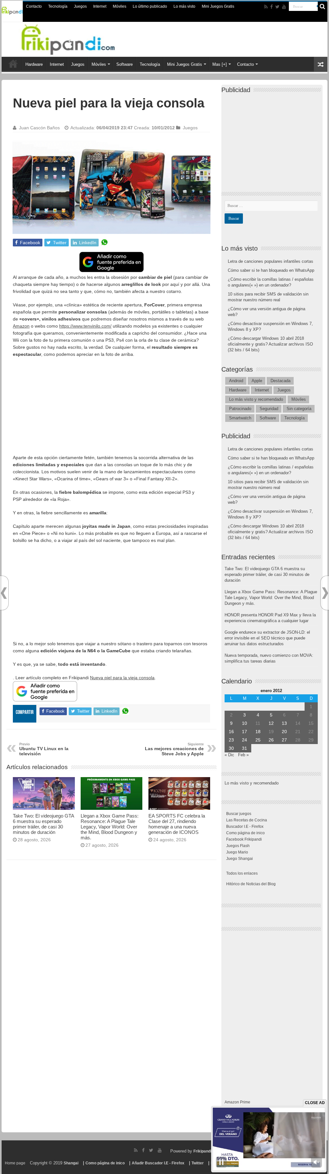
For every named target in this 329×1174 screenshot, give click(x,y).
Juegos (80, 6)
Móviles (119, 6)
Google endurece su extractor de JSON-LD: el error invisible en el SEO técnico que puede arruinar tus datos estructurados (267, 638)
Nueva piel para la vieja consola (122, 677)
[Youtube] (284, 7)
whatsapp (104, 242)
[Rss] (265, 7)
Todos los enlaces (242, 873)
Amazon (21, 326)
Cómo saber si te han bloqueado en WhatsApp (271, 270)
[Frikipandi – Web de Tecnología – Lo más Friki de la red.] (76, 38)
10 (244, 723)
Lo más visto (184, 6)
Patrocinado (240, 408)
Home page (15, 1163)
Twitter (197, 1163)
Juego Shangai (239, 858)
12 (271, 723)
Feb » (243, 754)
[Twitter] (277, 7)
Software (124, 64)
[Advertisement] (111, 409)
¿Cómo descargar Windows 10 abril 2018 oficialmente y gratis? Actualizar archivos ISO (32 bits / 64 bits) (270, 344)
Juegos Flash (238, 846)
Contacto (34, 6)
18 (258, 731)
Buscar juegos (238, 813)
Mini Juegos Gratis (218, 6)
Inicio (13, 63)
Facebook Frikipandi (244, 839)
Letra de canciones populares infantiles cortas (270, 261)
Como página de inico (245, 833)
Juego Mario (237, 852)
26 (271, 739)
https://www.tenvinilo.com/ (85, 326)
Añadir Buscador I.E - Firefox (158, 1163)
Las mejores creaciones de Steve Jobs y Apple (174, 749)
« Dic (229, 754)
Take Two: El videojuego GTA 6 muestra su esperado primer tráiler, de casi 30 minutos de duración (43, 824)
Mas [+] (219, 64)
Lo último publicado (150, 6)
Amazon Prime (237, 1102)
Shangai (71, 1163)
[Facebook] (271, 7)
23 (231, 739)
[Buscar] (322, 6)
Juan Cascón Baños (39, 127)
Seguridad (269, 408)
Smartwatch (240, 418)
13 (284, 723)
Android (236, 380)
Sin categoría (299, 408)
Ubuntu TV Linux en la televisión (43, 749)
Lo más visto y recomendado (256, 399)
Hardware (34, 64)
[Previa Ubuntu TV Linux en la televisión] (4, 593)
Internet (99, 6)
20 (284, 731)
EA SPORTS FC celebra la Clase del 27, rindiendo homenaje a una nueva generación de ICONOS (176, 824)
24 (244, 739)
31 (244, 748)
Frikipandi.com (206, 1151)
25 (258, 739)
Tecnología (57, 6)
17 (244, 731)
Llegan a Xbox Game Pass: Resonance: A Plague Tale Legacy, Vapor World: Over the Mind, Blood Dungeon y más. (109, 826)
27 (284, 739)
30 (231, 748)
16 (231, 731)
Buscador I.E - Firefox (244, 826)
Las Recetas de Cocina (246, 820)
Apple (257, 380)
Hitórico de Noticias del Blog (251, 884)
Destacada (280, 380)
